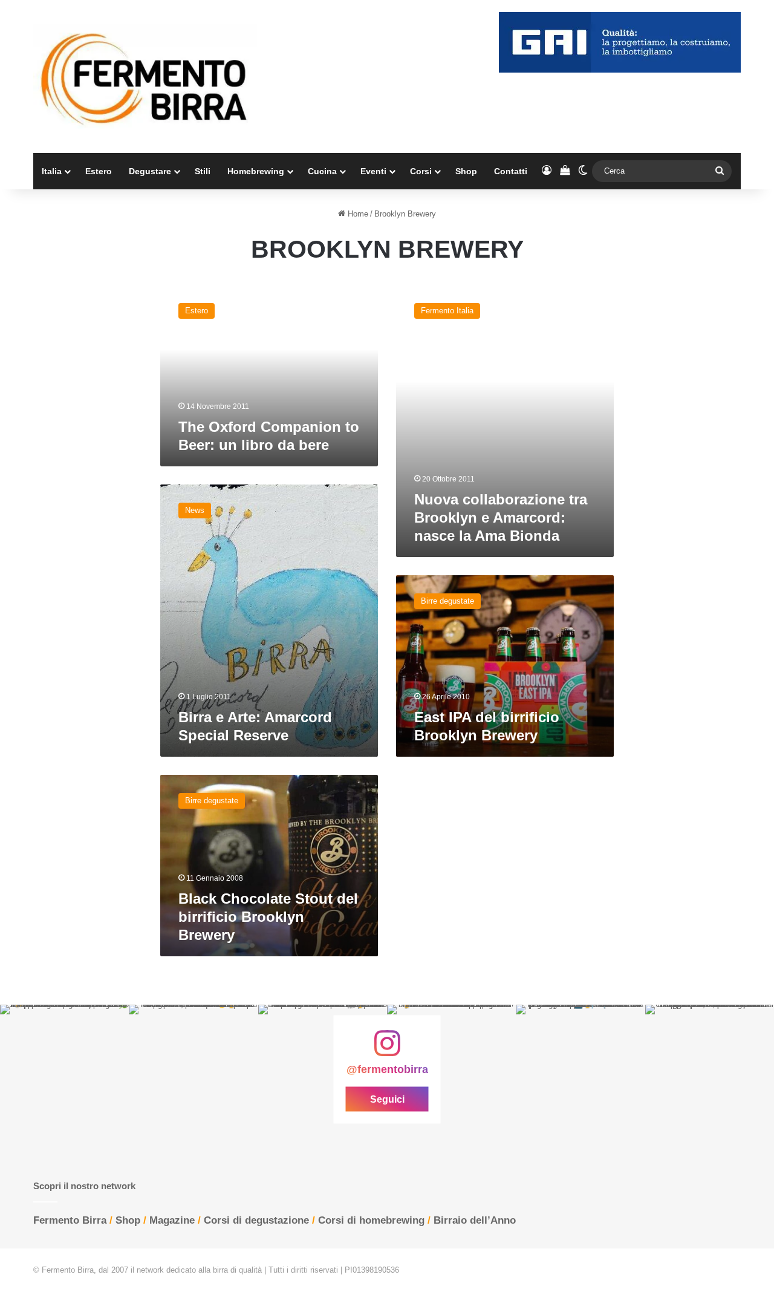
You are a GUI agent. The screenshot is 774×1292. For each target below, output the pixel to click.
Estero (98, 171)
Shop (466, 171)
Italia (52, 171)
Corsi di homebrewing (371, 1220)
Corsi (421, 171)
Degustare (150, 171)
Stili (202, 171)
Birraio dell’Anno (475, 1220)
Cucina (322, 171)
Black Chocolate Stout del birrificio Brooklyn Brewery (268, 916)
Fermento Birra (69, 1220)
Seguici (387, 1099)
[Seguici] (387, 1049)
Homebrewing (255, 171)
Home (356, 213)
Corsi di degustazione (256, 1220)
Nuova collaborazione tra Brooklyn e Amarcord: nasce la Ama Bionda (500, 517)
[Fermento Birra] (145, 76)
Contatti (510, 171)
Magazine (172, 1220)
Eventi (373, 171)
